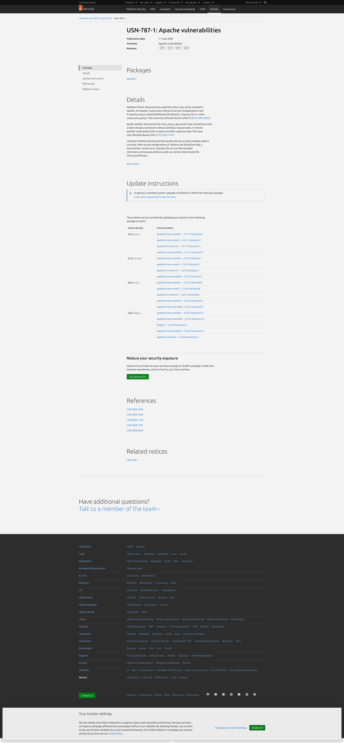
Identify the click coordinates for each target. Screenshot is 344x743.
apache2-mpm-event (168, 240)
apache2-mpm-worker (169, 234)
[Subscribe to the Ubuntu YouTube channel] (239, 695)
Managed (149, 553)
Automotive (133, 677)
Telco (174, 677)
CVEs (202, 9)
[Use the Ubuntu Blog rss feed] (255, 695)
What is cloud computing (140, 619)
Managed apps (135, 568)
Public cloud (237, 619)
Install (130, 546)
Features (131, 597)
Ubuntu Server (87, 612)
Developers (151, 604)
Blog (167, 694)
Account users (157, 655)
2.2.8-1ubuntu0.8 (193, 282)
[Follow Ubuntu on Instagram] (232, 695)
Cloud (82, 619)
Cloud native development (243, 670)
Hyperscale (133, 612)
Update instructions (93, 78)
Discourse (183, 655)
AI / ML (83, 575)
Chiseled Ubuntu (160, 641)
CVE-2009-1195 (135, 420)
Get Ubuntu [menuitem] (191, 2)
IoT (80, 590)
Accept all (257, 727)
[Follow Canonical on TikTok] (247, 695)
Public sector (162, 677)
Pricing (171, 655)
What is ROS (146, 582)
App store (132, 590)
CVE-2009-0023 (201, 118)
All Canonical (252, 2)
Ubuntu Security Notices (94, 18)
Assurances (229, 9)
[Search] (265, 2)
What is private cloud (167, 619)
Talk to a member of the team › (119, 508)
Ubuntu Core (86, 597)
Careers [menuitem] (206, 2)
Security (83, 626)
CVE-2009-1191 (165, 135)
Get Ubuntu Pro (137, 376)
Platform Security (136, 9)
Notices (214, 9)
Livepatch (165, 9)
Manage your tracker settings (230, 727)
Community (161, 582)
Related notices (91, 89)
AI (128, 670)
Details (86, 73)
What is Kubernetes (137, 561)
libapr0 (161, 325)
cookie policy (115, 733)
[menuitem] (254, 2)
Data (134, 670)
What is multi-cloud (217, 619)
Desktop (131, 648)
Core (159, 648)
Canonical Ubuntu (87, 2)
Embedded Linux (150, 590)
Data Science (148, 575)
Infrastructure (146, 670)
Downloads (85, 648)
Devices (186, 662)
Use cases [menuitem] (144, 2)
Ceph (82, 553)
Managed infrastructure (92, 568)
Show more (133, 163)
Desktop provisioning (167, 662)
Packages (87, 67)
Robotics (84, 582)
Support (140, 546)
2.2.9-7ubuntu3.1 (193, 258)
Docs (174, 553)
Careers (158, 694)
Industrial (147, 677)
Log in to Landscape (193, 633)
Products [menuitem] (130, 2)
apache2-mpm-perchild (169, 306)
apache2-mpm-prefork (169, 252)
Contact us (87, 695)
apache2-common (166, 337)
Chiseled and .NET (181, 641)
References (89, 83)
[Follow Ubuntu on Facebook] (216, 695)
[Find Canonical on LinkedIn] (224, 695)
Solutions (84, 670)
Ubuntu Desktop (88, 604)
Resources (187, 561)
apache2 (131, 78)
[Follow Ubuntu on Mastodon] (208, 695)
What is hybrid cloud (193, 619)
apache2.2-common (167, 246)
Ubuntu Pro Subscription (140, 662)
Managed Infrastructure (169, 670)
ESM (152, 9)
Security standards (185, 9)
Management (169, 590)
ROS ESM (132, 582)
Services (162, 597)
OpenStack (85, 546)
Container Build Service (206, 641)
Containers (85, 641)
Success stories (147, 597)
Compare (157, 633)
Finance (183, 677)
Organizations (134, 604)
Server (142, 648)
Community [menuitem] (174, 2)
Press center (192, 694)
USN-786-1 (132, 460)
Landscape (85, 633)
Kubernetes (85, 561)
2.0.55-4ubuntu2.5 (193, 312)
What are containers (137, 641)
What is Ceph (134, 553)
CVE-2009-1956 (135, 409)
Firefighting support (202, 655)
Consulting (162, 553)
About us (132, 694)
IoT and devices (218, 670)
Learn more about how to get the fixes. (155, 196)
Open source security (195, 670)
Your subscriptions (137, 655)
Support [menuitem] (159, 2)
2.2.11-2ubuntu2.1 (193, 234)
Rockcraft (227, 641)
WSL (151, 648)
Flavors (164, 604)
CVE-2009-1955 (135, 414)
